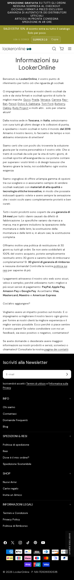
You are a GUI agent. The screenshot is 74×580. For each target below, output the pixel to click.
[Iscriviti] (67, 374)
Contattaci (10, 413)
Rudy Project (20, 108)
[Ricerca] (54, 48)
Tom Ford (47, 104)
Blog (5, 426)
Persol (12, 104)
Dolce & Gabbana (29, 104)
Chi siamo (9, 407)
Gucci (27, 99)
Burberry (60, 104)
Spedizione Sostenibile (17, 464)
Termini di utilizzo (36, 383)
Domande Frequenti (15, 420)
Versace (45, 99)
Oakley (7, 108)
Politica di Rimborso (15, 526)
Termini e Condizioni (15, 513)
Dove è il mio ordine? (16, 457)
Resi (5, 451)
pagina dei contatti (56, 349)
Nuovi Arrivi (10, 482)
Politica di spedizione (16, 444)
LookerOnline (21, 572)
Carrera (56, 99)
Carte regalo (10, 488)
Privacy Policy (11, 519)
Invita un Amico (12, 495)
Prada (35, 99)
